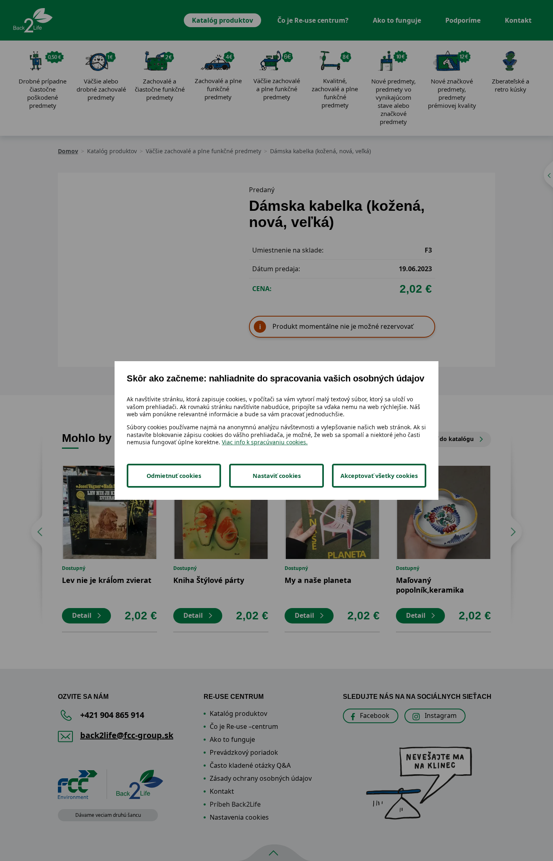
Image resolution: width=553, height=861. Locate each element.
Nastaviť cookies (277, 476)
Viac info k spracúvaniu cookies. (265, 442)
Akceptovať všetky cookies (379, 476)
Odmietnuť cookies (174, 476)
